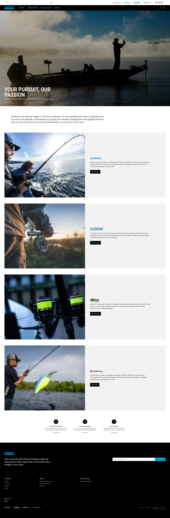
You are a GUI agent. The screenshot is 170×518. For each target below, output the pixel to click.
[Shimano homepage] (127, 2)
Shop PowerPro (95, 313)
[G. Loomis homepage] (137, 2)
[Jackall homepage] (160, 2)
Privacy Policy (148, 507)
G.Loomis (53, 119)
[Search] (51, 3)
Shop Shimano (95, 172)
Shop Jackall (94, 384)
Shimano (95, 116)
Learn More (56, 432)
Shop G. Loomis (95, 242)
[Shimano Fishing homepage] (9, 7)
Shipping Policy (156, 507)
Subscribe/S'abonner (160, 459)
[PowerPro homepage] (148, 2)
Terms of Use (140, 507)
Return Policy (163, 507)
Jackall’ (91, 119)
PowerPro (75, 119)
